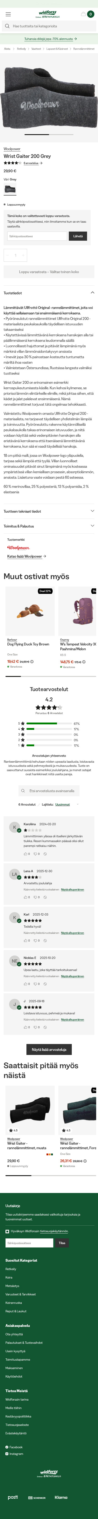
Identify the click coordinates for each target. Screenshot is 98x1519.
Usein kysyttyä (15, 1351)
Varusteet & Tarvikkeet (20, 1294)
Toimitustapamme (17, 1359)
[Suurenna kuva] (49, 97)
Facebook (16, 1447)
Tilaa (62, 1243)
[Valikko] (8, 14)
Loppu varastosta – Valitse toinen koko (49, 271)
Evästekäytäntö (15, 1433)
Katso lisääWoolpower (24, 556)
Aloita (7, 48)
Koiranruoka (13, 1303)
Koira (8, 1277)
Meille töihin (13, 1408)
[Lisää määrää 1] (23, 255)
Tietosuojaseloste (17, 1425)
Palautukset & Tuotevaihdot (24, 1343)
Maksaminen (14, 1368)
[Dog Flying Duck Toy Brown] (30, 611)
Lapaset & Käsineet (57, 48)
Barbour (12, 639)
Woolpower (12, 148)
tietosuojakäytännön (54, 1231)
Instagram (16, 1454)
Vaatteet (36, 48)
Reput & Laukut (15, 1311)
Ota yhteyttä (14, 1334)
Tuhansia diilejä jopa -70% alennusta (48, 39)
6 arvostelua (31, 163)
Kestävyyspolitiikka (18, 1416)
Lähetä (78, 236)
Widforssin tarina (16, 1399)
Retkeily (21, 48)
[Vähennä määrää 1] (7, 255)
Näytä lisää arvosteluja (49, 1049)
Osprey (64, 639)
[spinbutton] (15, 255)
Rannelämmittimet (84, 48)
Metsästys (12, 1286)
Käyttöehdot (13, 1376)
